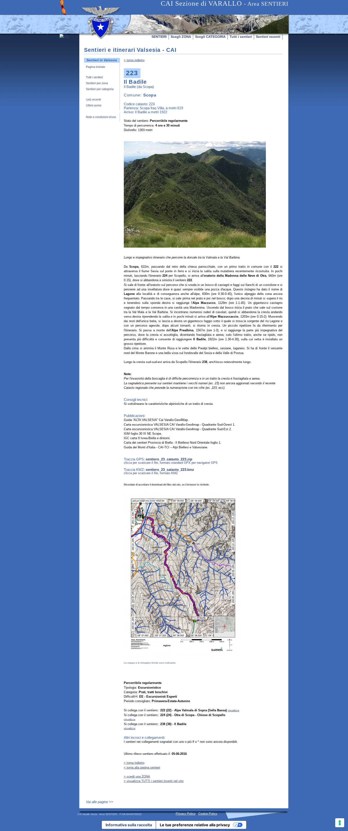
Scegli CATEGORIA (210, 37)
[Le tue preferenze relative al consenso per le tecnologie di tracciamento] (339, 822)
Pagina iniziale (95, 67)
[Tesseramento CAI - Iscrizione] (69, 78)
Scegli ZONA (181, 37)
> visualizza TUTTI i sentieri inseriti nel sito (153, 781)
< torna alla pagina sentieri (142, 767)
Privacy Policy (186, 813)
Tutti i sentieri (241, 37)
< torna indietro (134, 60)
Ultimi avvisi (93, 105)
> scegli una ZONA (137, 776)
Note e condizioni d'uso (101, 117)
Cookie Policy (207, 813)
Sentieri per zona (97, 83)
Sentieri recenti (268, 37)
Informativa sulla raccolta (129, 824)
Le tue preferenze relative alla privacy (195, 824)
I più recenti (93, 99)
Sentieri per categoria (100, 89)
